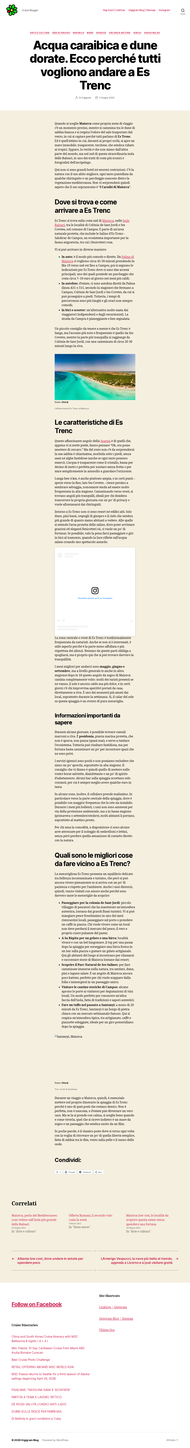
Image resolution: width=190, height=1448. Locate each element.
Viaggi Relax (152, 33)
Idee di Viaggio (61, 33)
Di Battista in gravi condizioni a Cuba (36, 1418)
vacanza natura (119, 33)
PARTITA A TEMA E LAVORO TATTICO (37, 1397)
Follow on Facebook (37, 1304)
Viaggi (137, 33)
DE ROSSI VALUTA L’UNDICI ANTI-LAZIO (39, 1404)
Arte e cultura (40, 33)
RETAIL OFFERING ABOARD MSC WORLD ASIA (43, 1367)
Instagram (164, 10)
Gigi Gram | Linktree (114, 10)
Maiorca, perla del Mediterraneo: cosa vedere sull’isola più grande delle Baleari (35, 1220)
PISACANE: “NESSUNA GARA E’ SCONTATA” (41, 1390)
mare (90, 33)
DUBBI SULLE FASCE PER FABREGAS (37, 1411)
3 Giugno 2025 (106, 97)
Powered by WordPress (55, 1440)
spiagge (101, 33)
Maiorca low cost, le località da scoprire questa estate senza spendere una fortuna (147, 1220)
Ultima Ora (107, 1330)
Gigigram (86, 97)
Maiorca (78, 33)
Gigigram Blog (30, 1440)
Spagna (105, 441)
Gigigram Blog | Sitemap (142, 10)
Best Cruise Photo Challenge (31, 1359)
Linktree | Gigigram (113, 1307)
